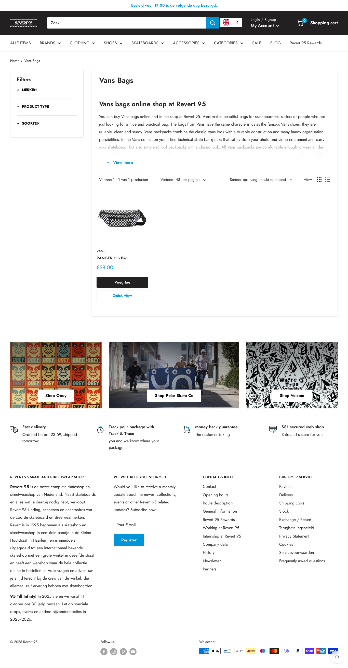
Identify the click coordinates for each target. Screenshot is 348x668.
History (209, 552)
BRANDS (47, 43)
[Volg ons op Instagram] (113, 651)
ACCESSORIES (186, 43)
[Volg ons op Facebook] (104, 651)
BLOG (275, 43)
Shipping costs (291, 503)
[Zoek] (212, 23)
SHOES (110, 43)
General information (220, 511)
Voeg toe (122, 282)
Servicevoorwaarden (296, 552)
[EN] (231, 22)
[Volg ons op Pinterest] (123, 651)
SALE (256, 43)
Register (129, 540)
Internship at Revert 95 (222, 536)
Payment (286, 486)
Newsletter (212, 561)
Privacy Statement (294, 536)
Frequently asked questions (302, 561)
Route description (218, 503)
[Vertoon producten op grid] (319, 179)
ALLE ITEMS (20, 43)
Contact (209, 486)
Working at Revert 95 (221, 528)
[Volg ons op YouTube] (133, 651)
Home (14, 60)
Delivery (286, 495)
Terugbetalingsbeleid (296, 528)
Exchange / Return (295, 520)
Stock (284, 511)
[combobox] (126, 23)
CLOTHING (79, 43)
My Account (263, 25)
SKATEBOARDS (144, 43)
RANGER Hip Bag (112, 258)
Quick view (122, 295)
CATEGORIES (226, 43)
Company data (215, 544)
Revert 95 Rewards (306, 43)
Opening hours (215, 495)
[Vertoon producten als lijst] (327, 179)
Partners (209, 569)
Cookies (286, 544)
